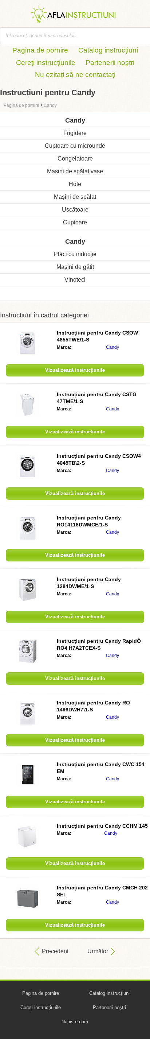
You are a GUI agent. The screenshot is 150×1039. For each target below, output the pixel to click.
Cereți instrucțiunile (45, 62)
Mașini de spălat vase (75, 171)
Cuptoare (75, 222)
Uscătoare (75, 209)
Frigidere (75, 133)
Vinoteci (75, 280)
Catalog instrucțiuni (108, 50)
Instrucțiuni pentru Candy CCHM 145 (102, 826)
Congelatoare (75, 158)
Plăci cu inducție (75, 254)
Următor (97, 951)
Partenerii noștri (110, 62)
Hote (75, 184)
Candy (112, 347)
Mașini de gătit (75, 267)
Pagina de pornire (40, 50)
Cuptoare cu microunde (75, 146)
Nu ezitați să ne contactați (75, 74)
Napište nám (75, 1021)
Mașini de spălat (75, 197)
